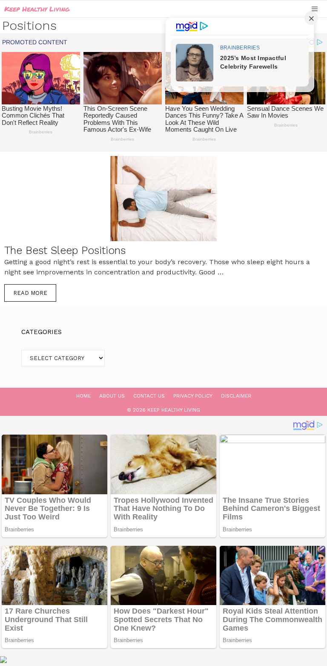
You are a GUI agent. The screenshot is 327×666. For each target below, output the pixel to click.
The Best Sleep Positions (65, 250)
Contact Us (149, 396)
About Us (112, 396)
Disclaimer (236, 396)
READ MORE (30, 293)
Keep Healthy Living (36, 9)
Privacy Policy (192, 396)
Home (83, 396)
